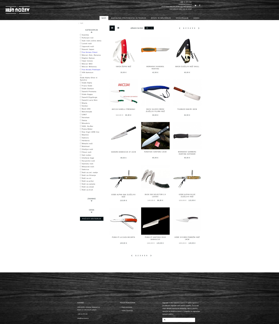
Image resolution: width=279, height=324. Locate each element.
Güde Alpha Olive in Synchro (88, 79)
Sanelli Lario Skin (90, 100)
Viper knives (87, 61)
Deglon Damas (88, 58)
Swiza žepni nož (123, 66)
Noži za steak (88, 187)
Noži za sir (86, 178)
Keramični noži (88, 161)
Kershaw (85, 117)
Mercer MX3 (87, 64)
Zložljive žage (88, 158)
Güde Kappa (87, 94)
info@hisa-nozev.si (83, 318)
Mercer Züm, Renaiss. (91, 55)
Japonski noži (88, 46)
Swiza (84, 120)
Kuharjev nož (88, 38)
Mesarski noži (88, 167)
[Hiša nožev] (17, 11)
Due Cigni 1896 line (90, 132)
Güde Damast (88, 88)
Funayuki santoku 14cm (155, 152)
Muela (84, 103)
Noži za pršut (88, 181)
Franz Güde (87, 86)
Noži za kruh (87, 190)
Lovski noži (87, 43)
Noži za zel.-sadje (90, 172)
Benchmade (87, 112)
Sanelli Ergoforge (89, 97)
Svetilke (85, 35)
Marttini (85, 135)
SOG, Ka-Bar (87, 126)
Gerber (85, 106)
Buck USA (86, 109)
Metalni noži (87, 143)
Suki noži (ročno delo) (91, 41)
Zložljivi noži (87, 149)
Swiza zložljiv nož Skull (187, 66)
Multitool (86, 146)
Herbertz (86, 140)
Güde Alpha (87, 83)
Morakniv (86, 123)
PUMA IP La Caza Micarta (123, 237)
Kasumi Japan (88, 49)
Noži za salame (88, 184)
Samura (85, 138)
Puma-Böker (87, 129)
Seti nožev (86, 155)
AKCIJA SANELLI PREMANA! (123, 109)
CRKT (84, 114)
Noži (81, 23)
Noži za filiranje (89, 175)
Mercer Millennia (89, 67)
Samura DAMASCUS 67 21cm (123, 152)
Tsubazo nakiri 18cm (187, 109)
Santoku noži (87, 164)
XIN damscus (87, 72)
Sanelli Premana (89, 91)
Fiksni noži (87, 152)
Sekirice (85, 169)
